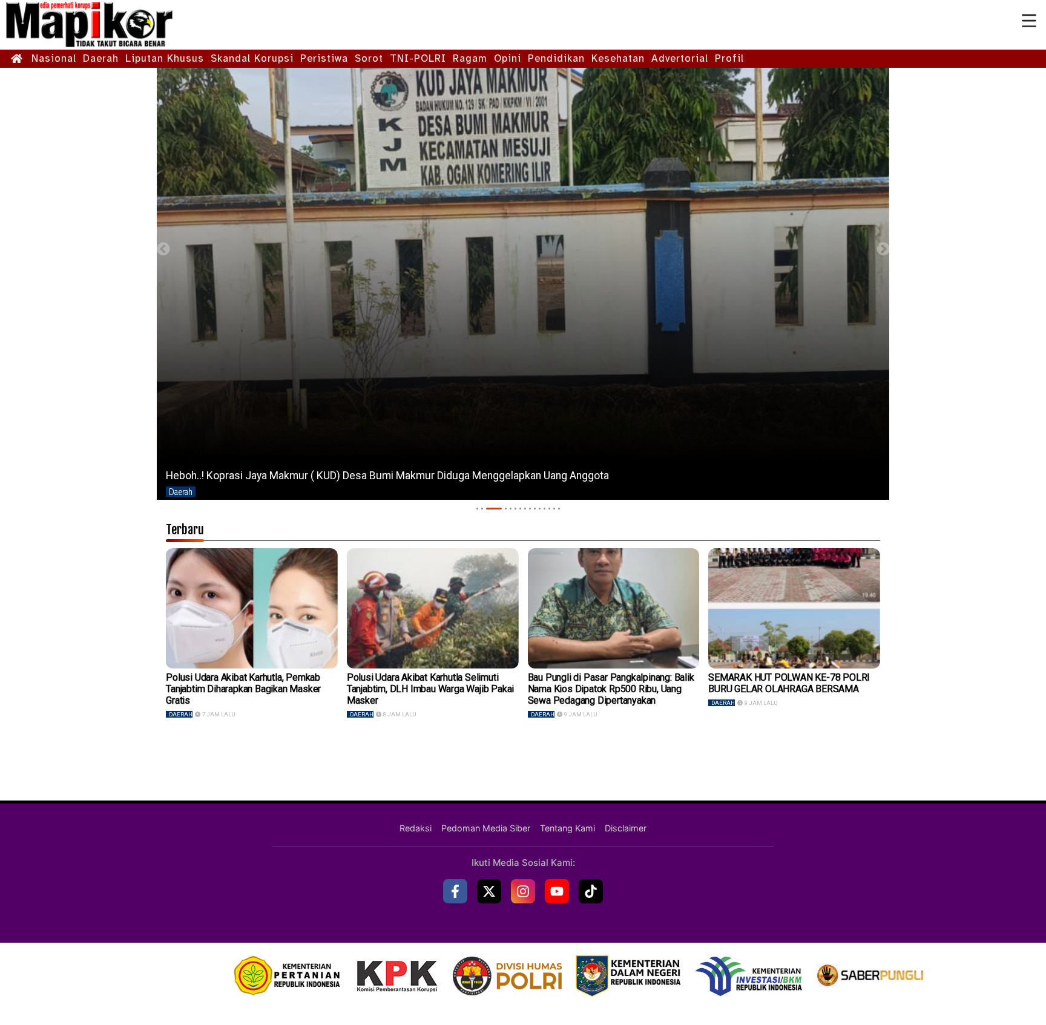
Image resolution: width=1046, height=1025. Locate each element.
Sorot (369, 58)
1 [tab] (477, 508)
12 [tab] (544, 508)
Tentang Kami (567, 828)
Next (883, 249)
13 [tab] (549, 508)
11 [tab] (540, 508)
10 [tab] (535, 508)
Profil (729, 58)
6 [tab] (515, 508)
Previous (163, 249)
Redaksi (416, 828)
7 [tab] (520, 508)
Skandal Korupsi (252, 58)
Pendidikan (556, 58)
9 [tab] (530, 508)
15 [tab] (559, 508)
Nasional (53, 58)
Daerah (101, 58)
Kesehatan (618, 58)
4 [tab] (499, 508)
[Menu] (1029, 21)
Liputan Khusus (164, 58)
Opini (507, 58)
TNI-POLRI (418, 58)
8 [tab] (525, 508)
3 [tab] (487, 508)
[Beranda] (17, 59)
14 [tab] (554, 508)
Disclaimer (625, 828)
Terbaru (185, 529)
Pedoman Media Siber (485, 828)
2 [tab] (482, 508)
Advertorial (679, 58)
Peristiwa (324, 58)
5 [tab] (510, 508)
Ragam (470, 58)
